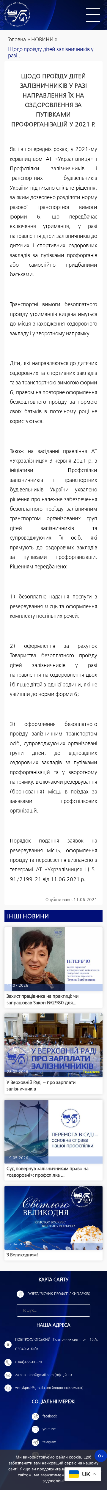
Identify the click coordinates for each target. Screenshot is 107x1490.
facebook (50, 1416)
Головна (16, 40)
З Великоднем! (22, 1255)
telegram (49, 1442)
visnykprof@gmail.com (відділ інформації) (49, 1388)
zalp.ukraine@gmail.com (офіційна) (43, 1375)
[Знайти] (84, 1310)
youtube (49, 1429)
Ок (100, 1455)
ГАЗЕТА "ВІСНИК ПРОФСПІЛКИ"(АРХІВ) (58, 1294)
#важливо (91, 1072)
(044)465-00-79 (28, 1362)
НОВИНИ (42, 40)
